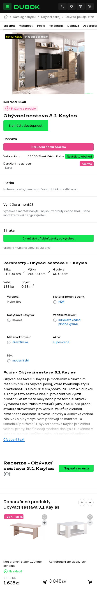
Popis (41, 25)
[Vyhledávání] (62, 6)
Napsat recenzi (76, 468)
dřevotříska (20, 342)
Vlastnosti (26, 25)
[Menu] (7, 6)
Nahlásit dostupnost (26, 125)
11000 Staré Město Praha (46, 156)
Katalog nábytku (24, 16)
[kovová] (9, 320)
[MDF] (55, 302)
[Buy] (44, 581)
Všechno (9, 25)
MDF (61, 301)
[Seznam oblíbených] (71, 6)
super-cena (61, 342)
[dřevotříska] (9, 342)
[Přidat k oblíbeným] (44, 517)
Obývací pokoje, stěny (80, 16)
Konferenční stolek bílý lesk (67, 561)
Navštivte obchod (79, 156)
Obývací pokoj (50, 16)
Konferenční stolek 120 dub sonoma (22, 563)
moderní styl (20, 360)
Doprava (73, 25)
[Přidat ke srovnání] (44, 523)
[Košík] (89, 6)
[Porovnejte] (80, 6)
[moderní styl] (9, 361)
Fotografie (56, 25)
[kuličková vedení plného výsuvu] (55, 322)
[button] (81, 502)
